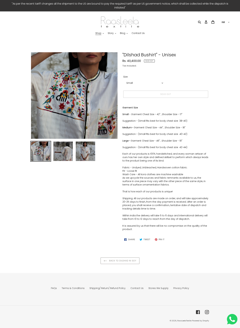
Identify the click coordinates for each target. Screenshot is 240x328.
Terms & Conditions (73, 288)
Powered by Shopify (200, 320)
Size (125, 76)
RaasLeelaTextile (184, 320)
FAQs (54, 288)
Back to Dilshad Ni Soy (122, 260)
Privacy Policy (181, 288)
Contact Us (137, 288)
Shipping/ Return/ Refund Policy (107, 288)
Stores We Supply (158, 288)
